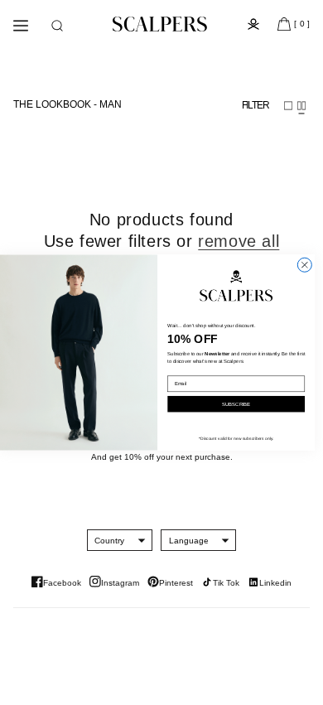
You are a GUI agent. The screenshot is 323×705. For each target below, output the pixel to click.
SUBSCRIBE (236, 404)
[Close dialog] (304, 265)
